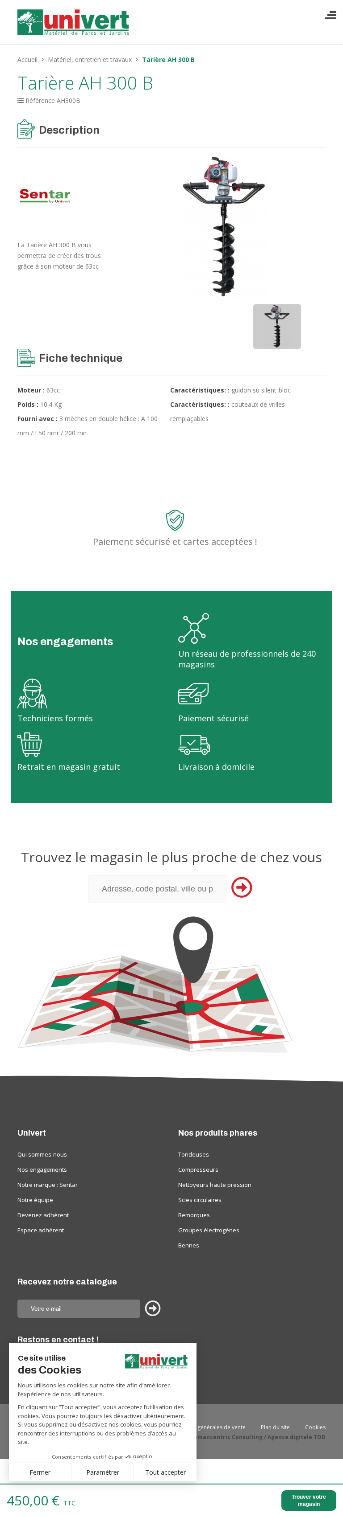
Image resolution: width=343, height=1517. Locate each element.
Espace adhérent (40, 1230)
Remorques (194, 1215)
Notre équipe (35, 1200)
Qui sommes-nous (42, 1154)
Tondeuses (193, 1154)
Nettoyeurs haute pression (214, 1185)
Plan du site (275, 1427)
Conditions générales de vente (207, 1427)
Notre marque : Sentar (47, 1185)
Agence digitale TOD (297, 1437)
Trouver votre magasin (309, 1500)
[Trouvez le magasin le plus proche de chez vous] (171, 984)
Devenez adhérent (43, 1215)
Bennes (188, 1245)
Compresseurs (198, 1169)
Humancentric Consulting (226, 1437)
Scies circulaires (200, 1200)
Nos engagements (42, 1169)
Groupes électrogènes (208, 1230)
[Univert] (74, 26)
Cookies (315, 1427)
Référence (40, 100)
